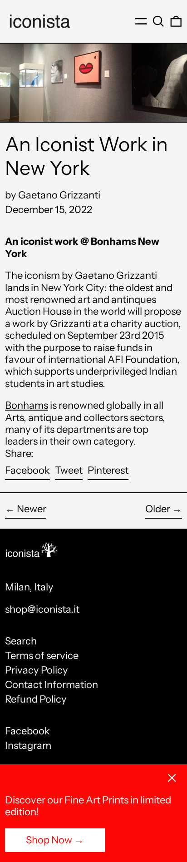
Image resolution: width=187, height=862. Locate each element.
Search (21, 641)
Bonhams (26, 405)
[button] (158, 21)
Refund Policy (36, 699)
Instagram (28, 746)
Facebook (27, 731)
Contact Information (51, 685)
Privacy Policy (36, 670)
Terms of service (42, 655)
